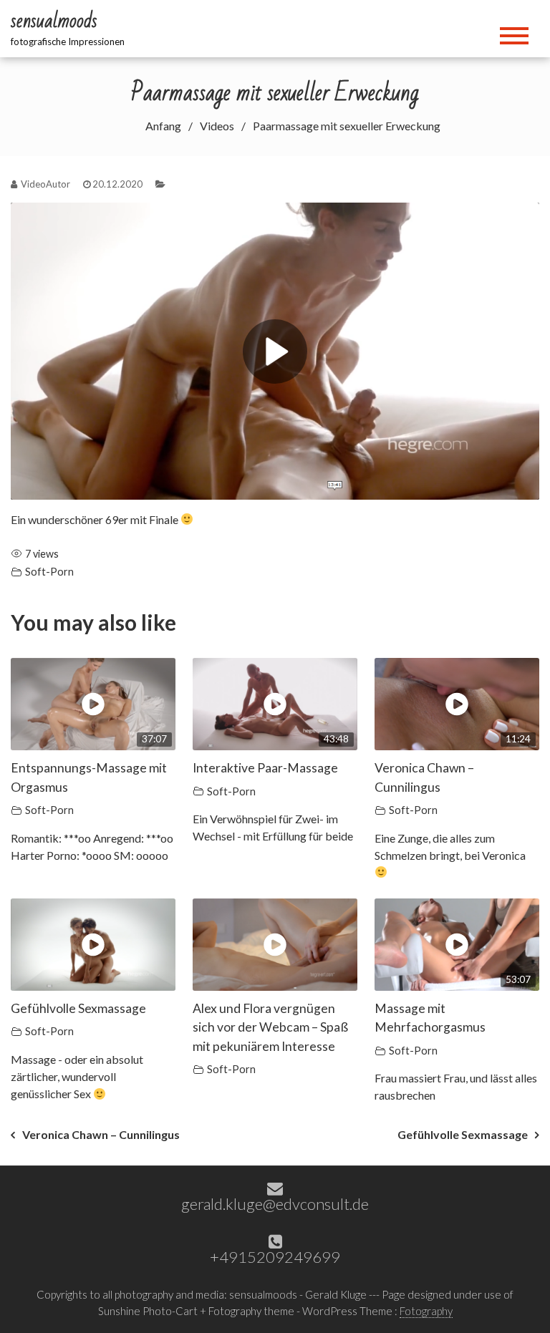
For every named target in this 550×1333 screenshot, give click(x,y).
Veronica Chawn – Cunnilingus (101, 1134)
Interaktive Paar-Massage (265, 767)
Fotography (426, 1310)
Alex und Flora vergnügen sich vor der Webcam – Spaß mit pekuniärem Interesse (270, 1027)
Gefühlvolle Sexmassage (78, 1008)
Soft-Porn (49, 572)
